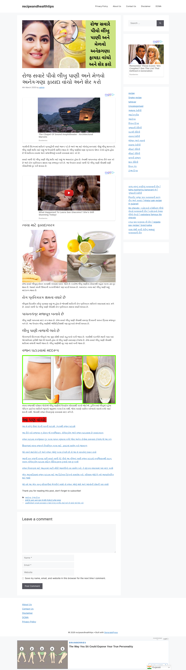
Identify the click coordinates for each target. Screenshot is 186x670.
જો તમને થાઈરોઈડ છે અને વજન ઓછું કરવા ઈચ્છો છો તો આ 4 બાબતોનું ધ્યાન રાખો (59, 452)
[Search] (160, 23)
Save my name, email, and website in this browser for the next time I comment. (65, 578)
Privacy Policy (101, 6)
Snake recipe (135, 97)
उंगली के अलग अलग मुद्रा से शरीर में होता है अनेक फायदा (43, 500)
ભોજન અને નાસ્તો (136, 140)
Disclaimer (146, 6)
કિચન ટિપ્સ (133, 123)
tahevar (132, 102)
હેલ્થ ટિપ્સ (36, 497)
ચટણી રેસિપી (134, 132)
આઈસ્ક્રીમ (133, 114)
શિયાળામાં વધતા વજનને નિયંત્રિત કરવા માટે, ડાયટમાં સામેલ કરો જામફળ (54, 445)
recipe (131, 93)
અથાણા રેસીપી (134, 110)
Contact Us (131, 6)
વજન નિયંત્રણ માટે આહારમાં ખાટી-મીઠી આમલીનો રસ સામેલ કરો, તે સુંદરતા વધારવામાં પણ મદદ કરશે (67, 468)
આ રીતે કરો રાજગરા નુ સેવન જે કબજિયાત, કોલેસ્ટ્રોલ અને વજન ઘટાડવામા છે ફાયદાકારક (63, 432)
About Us (117, 6)
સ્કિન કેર (132, 166)
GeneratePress (111, 632)
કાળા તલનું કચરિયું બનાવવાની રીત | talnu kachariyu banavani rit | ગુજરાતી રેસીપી (144, 189)
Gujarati (156, 667)
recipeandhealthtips (38, 6)
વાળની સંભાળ (134, 157)
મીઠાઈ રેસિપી (134, 149)
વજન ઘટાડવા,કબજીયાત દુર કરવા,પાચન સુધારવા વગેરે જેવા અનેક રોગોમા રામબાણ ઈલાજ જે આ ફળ (66, 439)
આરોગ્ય (28, 497)
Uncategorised (135, 106)
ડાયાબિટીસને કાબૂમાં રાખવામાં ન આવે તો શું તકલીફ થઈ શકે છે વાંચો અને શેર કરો (54, 503)
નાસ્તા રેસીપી (134, 136)
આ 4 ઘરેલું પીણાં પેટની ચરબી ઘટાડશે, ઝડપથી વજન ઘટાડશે (48, 426)
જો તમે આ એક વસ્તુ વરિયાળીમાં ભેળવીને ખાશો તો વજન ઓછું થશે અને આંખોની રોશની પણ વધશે (65, 484)
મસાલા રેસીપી (134, 145)
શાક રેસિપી (133, 162)
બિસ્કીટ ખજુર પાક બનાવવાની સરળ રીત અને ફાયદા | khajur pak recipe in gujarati (145, 200)
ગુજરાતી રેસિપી (135, 127)
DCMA (158, 6)
